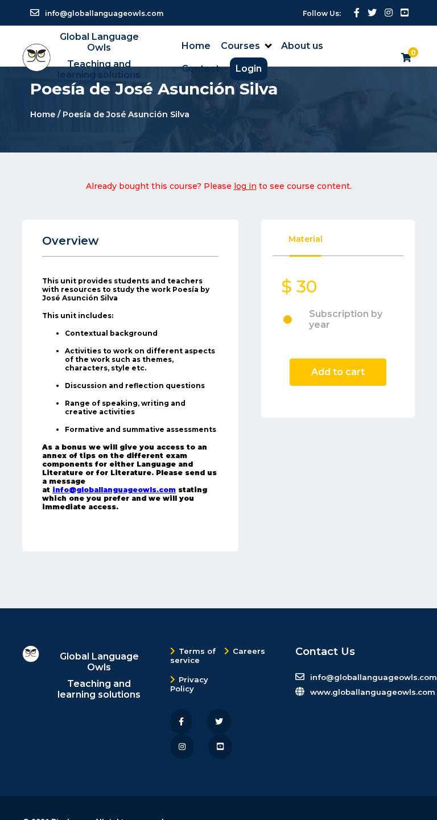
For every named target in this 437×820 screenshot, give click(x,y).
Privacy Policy (189, 684)
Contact (201, 68)
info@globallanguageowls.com (114, 489)
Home (196, 45)
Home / (46, 114)
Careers (249, 651)
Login (249, 68)
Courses (240, 45)
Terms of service (193, 655)
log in (245, 186)
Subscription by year (345, 319)
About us (302, 45)
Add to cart (338, 371)
